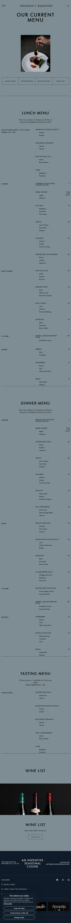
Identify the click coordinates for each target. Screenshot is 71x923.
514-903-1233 (65, 862)
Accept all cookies (19, 908)
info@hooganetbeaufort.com (58, 864)
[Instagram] (63, 880)
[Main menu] (4, 6)
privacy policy (8, 904)
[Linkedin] (69, 880)
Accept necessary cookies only (19, 913)
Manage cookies (19, 917)
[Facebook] (57, 880)
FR (68, 6)
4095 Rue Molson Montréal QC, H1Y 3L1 (10, 862)
